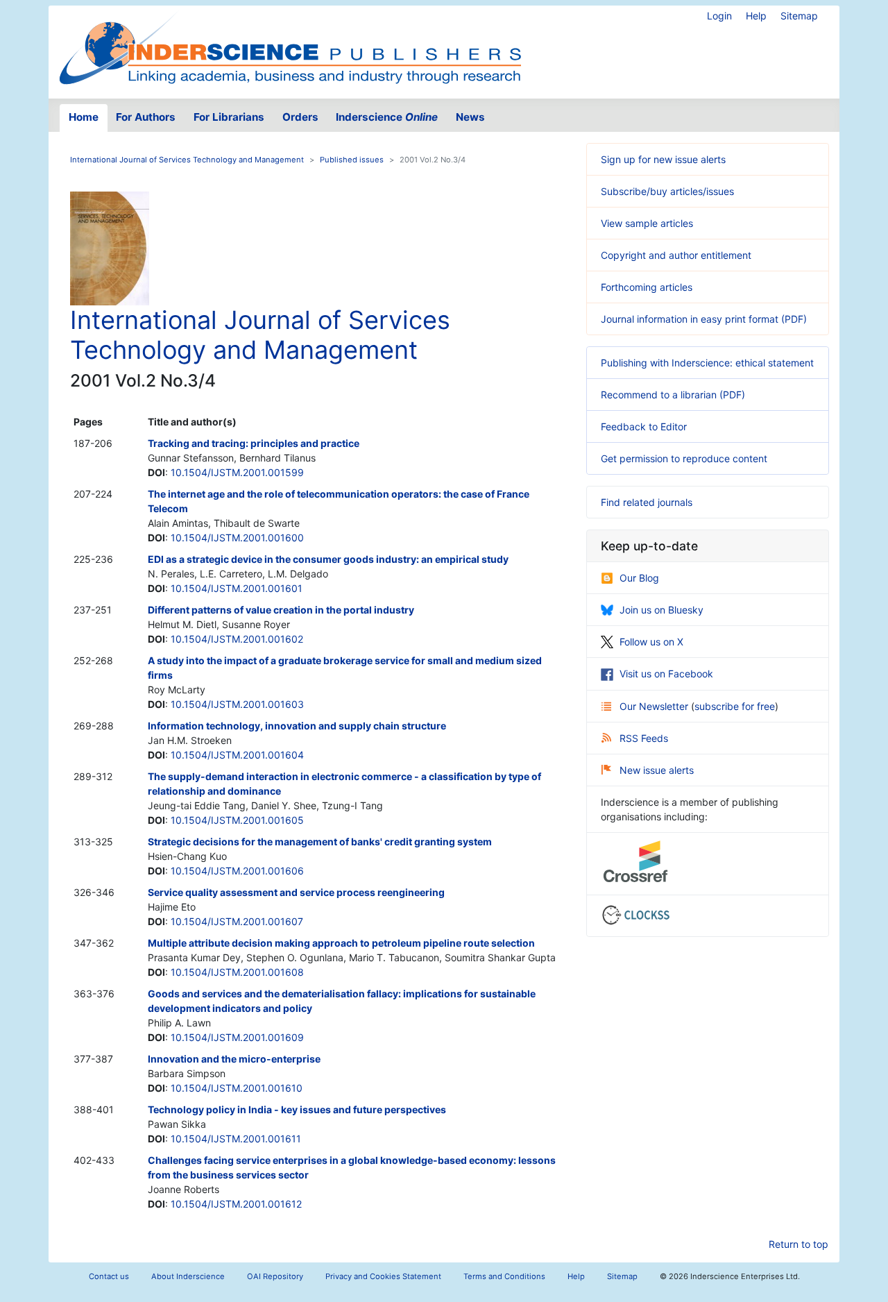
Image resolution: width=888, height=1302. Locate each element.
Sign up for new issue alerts (663, 159)
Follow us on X (651, 642)
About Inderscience (188, 1276)
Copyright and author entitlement (676, 255)
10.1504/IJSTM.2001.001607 (237, 921)
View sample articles (647, 223)
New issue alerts (657, 770)
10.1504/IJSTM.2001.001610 (236, 1088)
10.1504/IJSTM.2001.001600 (237, 537)
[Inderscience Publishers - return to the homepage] (290, 46)
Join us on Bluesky (661, 610)
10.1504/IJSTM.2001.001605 (237, 820)
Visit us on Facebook (666, 673)
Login (719, 16)
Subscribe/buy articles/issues (667, 191)
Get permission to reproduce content (684, 458)
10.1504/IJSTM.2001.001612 (236, 1204)
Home (84, 117)
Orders (300, 117)
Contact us (109, 1276)
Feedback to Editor (644, 426)
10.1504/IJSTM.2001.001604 (237, 755)
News (470, 117)
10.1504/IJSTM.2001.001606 (237, 871)
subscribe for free (734, 706)
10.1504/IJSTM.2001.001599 (237, 472)
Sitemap (799, 16)
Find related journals (646, 502)
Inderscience (387, 117)
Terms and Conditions (504, 1276)
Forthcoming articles (646, 287)
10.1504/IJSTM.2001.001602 (237, 639)
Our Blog (639, 578)
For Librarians (229, 117)
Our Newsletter (655, 706)
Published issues (352, 159)
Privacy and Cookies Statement (383, 1276)
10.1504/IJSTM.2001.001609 (237, 1037)
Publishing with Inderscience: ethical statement (707, 363)
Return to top (798, 1244)
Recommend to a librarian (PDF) (673, 394)
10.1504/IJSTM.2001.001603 (237, 704)
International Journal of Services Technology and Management (187, 159)
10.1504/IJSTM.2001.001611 (236, 1138)
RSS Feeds (644, 738)
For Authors (146, 117)
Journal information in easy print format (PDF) (704, 319)
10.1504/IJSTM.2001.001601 (236, 588)
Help (756, 16)
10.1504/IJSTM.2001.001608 (237, 972)
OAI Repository (275, 1276)
